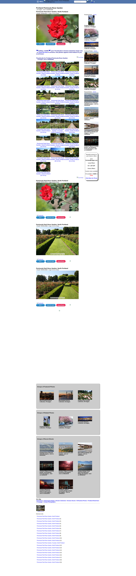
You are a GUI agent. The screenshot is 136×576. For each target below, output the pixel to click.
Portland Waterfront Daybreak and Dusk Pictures (45, 491)
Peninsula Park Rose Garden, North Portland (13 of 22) (43, 130)
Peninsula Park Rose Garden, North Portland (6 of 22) (72, 87)
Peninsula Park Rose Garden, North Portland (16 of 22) (43, 145)
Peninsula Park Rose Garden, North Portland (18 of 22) (72, 145)
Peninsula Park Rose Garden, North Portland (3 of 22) (72, 73)
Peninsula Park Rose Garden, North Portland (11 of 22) (58, 116)
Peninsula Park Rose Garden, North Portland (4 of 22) (43, 87)
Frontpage (39, 502)
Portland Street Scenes (90, 39)
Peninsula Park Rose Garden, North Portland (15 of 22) (72, 130)
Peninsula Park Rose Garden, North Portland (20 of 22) (58, 159)
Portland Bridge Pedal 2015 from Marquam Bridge (84, 473)
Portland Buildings (90, 26)
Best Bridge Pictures (90, 75)
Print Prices (39, 500)
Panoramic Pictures (90, 48)
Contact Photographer (50, 502)
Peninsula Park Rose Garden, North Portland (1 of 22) (43, 73)
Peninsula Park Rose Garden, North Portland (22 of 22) (43, 174)
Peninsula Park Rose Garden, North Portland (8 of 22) (58, 102)
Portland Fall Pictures (91, 118)
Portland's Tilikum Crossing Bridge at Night (65, 491)
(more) (94, 14)
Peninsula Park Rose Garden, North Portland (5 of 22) (58, 87)
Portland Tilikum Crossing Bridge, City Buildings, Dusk (91, 148)
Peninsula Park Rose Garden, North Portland (48, 516)
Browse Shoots (71, 500)
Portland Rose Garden (90, 89)
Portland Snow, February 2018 (91, 104)
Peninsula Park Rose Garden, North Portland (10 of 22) (43, 116)
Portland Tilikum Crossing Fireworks (66, 472)
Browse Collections (61, 500)
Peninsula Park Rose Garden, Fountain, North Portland (50, 543)
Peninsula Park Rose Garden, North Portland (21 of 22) (72, 159)
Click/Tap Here (43, 52)
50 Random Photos (82, 500)
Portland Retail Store (93, 500)
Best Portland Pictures (90, 62)
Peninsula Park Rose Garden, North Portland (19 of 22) (43, 159)
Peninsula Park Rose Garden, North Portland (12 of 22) (72, 116)
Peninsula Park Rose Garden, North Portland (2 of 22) (58, 73)
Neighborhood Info (41, 511)
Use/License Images (49, 500)
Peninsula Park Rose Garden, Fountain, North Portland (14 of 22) (57, 131)
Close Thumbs (80, 57)
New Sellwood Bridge (91, 133)
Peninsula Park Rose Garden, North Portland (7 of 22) (43, 102)
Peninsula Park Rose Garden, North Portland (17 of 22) (58, 145)
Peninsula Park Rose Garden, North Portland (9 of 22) (72, 102)
